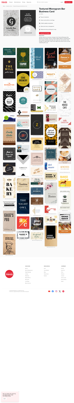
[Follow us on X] (60, 291)
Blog (45, 272)
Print (45, 268)
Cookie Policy (8, 396)
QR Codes (27, 279)
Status (62, 281)
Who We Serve (17, 2)
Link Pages (27, 281)
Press (62, 272)
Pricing (23, 2)
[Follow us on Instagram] (56, 291)
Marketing (27, 275)
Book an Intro (67, 2)
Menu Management (29, 270)
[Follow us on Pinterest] (63, 291)
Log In (62, 2)
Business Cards (9, 6)
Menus (4, 6)
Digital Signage (28, 272)
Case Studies (46, 270)
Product (11, 2)
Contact (62, 275)
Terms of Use (63, 277)
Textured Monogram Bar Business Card (20, 6)
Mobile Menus (28, 277)
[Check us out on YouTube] (49, 291)
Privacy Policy (63, 279)
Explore (45, 275)
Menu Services (28, 283)
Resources (29, 2)
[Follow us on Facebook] (52, 291)
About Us (63, 270)
